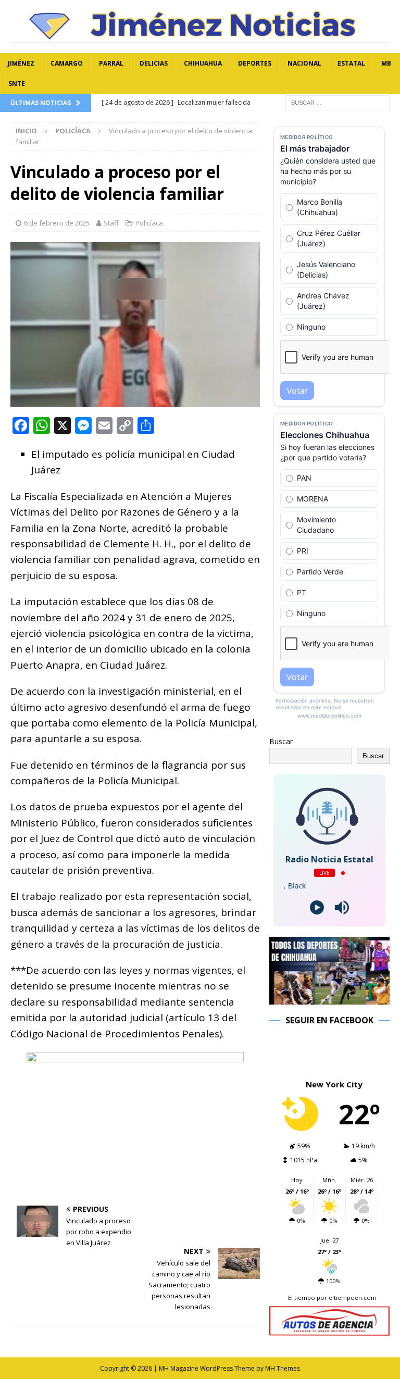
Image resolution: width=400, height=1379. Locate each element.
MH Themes (282, 1368)
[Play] (317, 907)
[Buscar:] (337, 102)
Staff (111, 223)
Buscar (281, 741)
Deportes (254, 63)
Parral (111, 63)
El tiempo (301, 1297)
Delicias (154, 63)
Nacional (304, 63)
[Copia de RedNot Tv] (329, 998)
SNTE (16, 83)
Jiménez (21, 63)
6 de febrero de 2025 (57, 223)
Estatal (351, 63)
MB (386, 63)
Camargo (67, 63)
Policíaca (149, 223)
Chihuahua (203, 63)
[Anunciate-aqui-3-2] (329, 1330)
